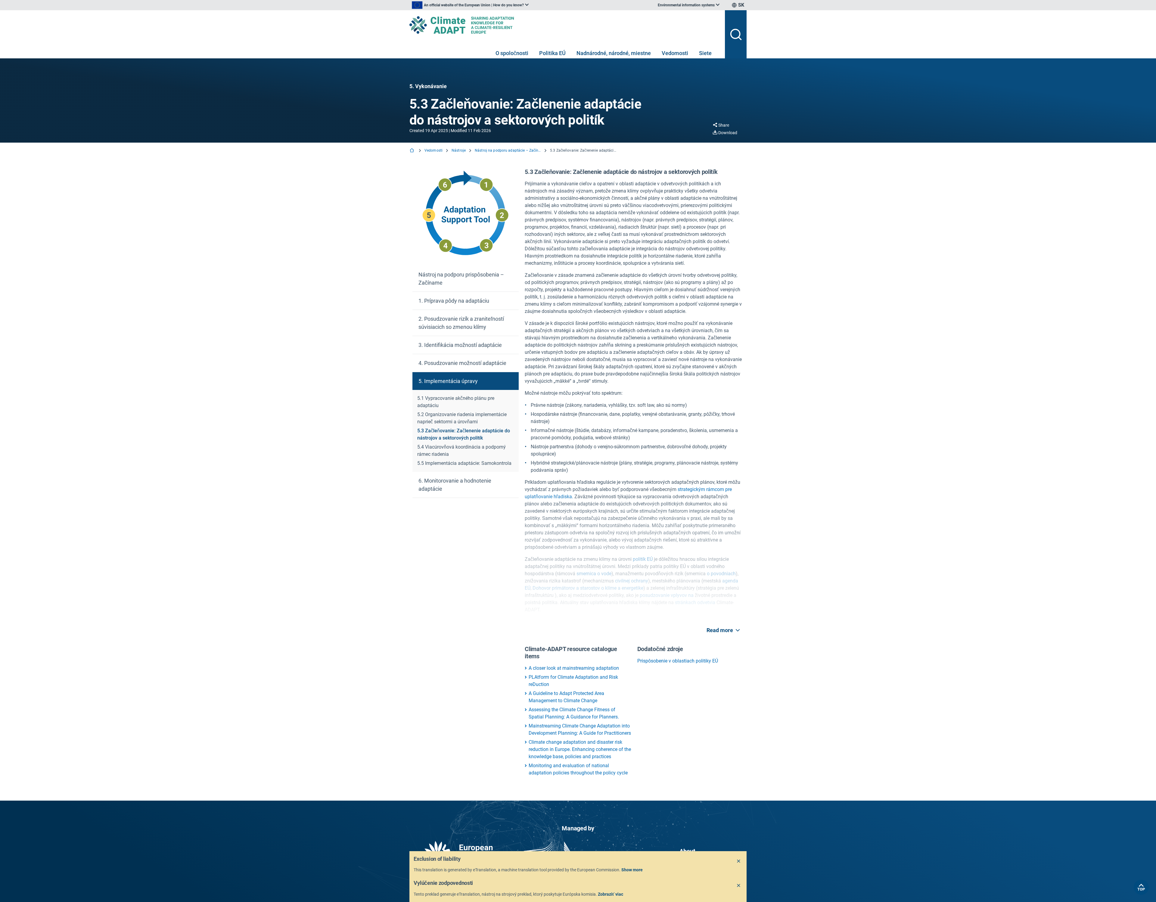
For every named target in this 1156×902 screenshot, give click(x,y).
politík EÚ (643, 559)
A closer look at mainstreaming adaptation (574, 668)
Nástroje (459, 150)
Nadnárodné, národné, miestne (613, 53)
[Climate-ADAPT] (564, 25)
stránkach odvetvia (695, 602)
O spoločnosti (512, 53)
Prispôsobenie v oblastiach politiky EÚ (677, 661)
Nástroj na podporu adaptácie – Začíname (508, 150)
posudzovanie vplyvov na (667, 595)
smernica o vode (593, 573)
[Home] (412, 151)
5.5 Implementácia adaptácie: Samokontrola (464, 463)
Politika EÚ (552, 53)
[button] (465, 279)
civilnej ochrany (631, 581)
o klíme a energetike (621, 588)
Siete (705, 53)
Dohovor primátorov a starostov (566, 588)
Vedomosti (675, 53)
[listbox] (470, 5)
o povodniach (721, 573)
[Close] (738, 861)
